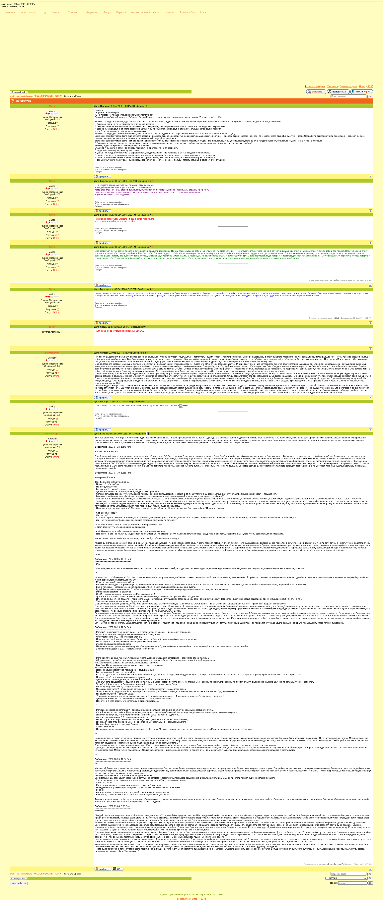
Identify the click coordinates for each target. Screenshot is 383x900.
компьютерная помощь (145, 12)
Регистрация (27, 12)
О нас (203, 12)
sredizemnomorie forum (21, 96)
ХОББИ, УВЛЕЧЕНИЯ (43, 96)
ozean (52, 327)
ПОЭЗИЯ (58, 96)
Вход (43, 12)
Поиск (362, 86)
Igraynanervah (51, 353)
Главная (10, 12)
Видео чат (92, 12)
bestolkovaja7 (52, 433)
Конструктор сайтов (187, 899)
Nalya (52, 106)
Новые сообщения (315, 86)
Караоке (121, 12)
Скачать (73, 12)
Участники (332, 86)
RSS (369, 86)
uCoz (203, 899)
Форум (107, 12)
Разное (55, 12)
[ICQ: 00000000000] (117, 869)
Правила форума (348, 86)
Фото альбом (187, 12)
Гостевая (169, 12)
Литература (69, 96)
